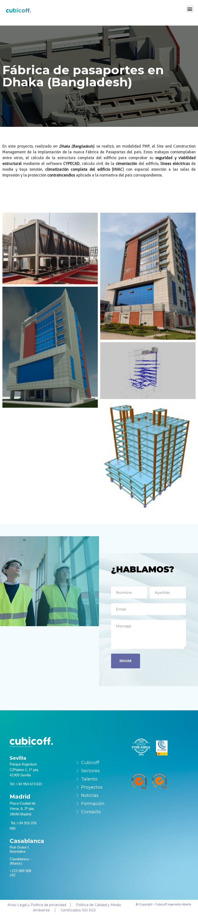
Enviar (126, 660)
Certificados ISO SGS (78, 910)
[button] (190, 9)
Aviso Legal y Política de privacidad (36, 905)
